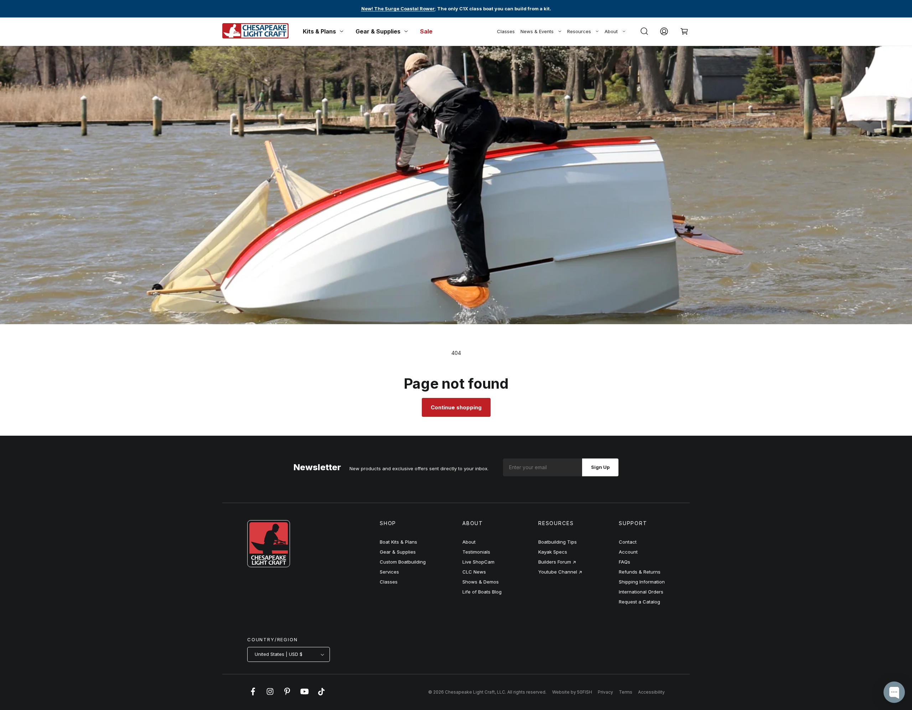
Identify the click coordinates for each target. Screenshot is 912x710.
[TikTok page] (321, 695)
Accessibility (651, 692)
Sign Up (600, 467)
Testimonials (476, 552)
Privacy (605, 692)
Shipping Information (642, 582)
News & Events (537, 31)
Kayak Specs (552, 552)
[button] (644, 31)
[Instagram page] (270, 695)
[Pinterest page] (287, 695)
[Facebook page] (253, 695)
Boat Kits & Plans (398, 542)
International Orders (641, 592)
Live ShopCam (478, 562)
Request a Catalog (639, 602)
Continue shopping (456, 407)
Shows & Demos (480, 582)
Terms (625, 692)
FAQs (624, 562)
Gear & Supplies (398, 552)
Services (389, 572)
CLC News (474, 572)
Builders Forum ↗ (557, 562)
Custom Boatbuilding (403, 562)
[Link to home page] (268, 565)
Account (628, 552)
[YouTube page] (304, 695)
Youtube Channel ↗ (560, 572)
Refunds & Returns (639, 572)
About (611, 31)
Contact (628, 542)
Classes (506, 31)
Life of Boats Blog (482, 592)
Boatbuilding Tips (557, 542)
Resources (579, 31)
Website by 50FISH (572, 692)
